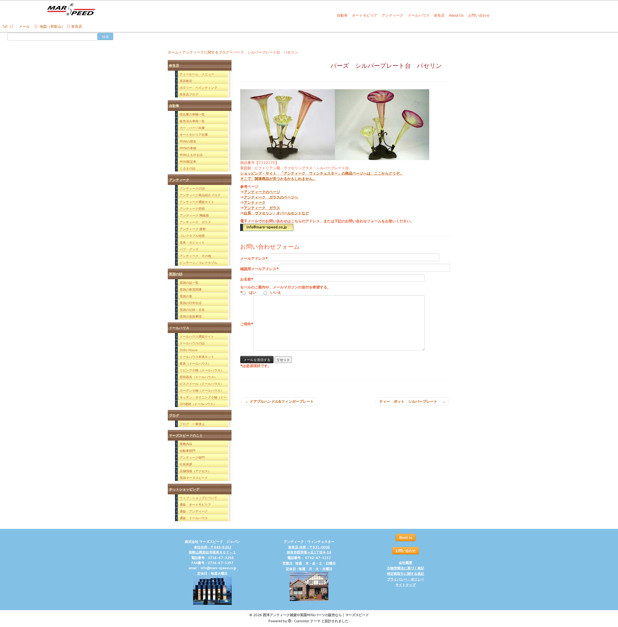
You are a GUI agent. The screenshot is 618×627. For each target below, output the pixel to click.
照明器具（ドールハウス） (198, 377)
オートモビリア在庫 (194, 134)
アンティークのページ (262, 191)
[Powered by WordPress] (289, 620)
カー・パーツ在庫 (192, 128)
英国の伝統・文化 (192, 309)
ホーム (173, 52)
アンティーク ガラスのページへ (271, 197)
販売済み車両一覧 (192, 121)
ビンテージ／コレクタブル (198, 262)
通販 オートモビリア (195, 504)
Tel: (5, 26)
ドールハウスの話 (192, 343)
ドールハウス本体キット (197, 356)
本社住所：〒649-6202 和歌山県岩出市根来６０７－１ (212, 550)
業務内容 (186, 444)
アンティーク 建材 (193, 229)
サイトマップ (405, 584)
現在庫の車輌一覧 (192, 114)
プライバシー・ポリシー (405, 579)
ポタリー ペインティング (198, 87)
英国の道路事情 (191, 316)
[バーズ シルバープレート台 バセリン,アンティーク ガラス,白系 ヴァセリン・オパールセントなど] (287, 124)
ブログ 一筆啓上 (192, 424)
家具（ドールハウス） (195, 363)
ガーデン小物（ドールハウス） (202, 390)
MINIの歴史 (188, 141)
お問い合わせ (479, 15)
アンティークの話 (192, 188)
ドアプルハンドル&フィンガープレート (279, 401)
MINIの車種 (188, 148)
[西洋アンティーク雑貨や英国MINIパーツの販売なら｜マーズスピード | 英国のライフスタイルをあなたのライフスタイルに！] (71, 9)
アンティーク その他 (195, 256)
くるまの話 (187, 168)
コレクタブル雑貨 (192, 235)
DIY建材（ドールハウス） (198, 404)
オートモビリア (364, 15)
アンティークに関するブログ (205, 52)
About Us (456, 15)
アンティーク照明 (192, 208)
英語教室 (186, 81)
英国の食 (186, 296)
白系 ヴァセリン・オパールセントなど (276, 213)
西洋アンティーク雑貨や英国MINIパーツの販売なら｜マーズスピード (316, 615)
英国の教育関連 (191, 289)
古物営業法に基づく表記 (405, 568)
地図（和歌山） (52, 26)
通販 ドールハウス (194, 518)
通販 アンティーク (194, 511)
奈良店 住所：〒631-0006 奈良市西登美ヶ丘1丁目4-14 (309, 550)
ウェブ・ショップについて (198, 498)
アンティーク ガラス (195, 222)
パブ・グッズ (189, 249)
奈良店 (439, 15)
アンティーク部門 (192, 457)
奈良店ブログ (189, 94)
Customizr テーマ (307, 621)
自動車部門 (187, 451)
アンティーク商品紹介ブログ (200, 195)
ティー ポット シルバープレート (412, 401)
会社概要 (405, 562)
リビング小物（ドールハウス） (202, 370)
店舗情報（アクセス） (195, 471)
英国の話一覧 (189, 282)
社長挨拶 (186, 464)
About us (405, 537)
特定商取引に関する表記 (405, 573)
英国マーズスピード (194, 478)
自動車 (342, 15)
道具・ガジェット (192, 242)
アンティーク (392, 15)
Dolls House (188, 350)
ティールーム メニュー (197, 74)
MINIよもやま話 (191, 155)
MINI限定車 (188, 161)
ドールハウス (418, 15)
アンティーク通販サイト (197, 202)
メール (24, 26)
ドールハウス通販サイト (197, 336)
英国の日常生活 (191, 303)
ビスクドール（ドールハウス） (202, 384)
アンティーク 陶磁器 (194, 215)
